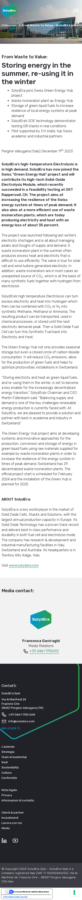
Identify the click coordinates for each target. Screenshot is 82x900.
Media (6, 828)
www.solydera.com (24, 565)
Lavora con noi (12, 823)
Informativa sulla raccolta (15, 897)
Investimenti (10, 817)
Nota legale (9, 790)
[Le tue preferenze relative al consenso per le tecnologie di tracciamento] (74, 892)
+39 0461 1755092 (44, 651)
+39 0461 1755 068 (21, 714)
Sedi (5, 762)
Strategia (8, 751)
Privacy (7, 795)
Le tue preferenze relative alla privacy (31, 891)
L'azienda (8, 746)
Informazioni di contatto (18, 800)
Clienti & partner (13, 812)
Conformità (9, 777)
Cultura (7, 772)
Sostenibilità (10, 767)
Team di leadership (14, 757)
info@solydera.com (21, 721)
